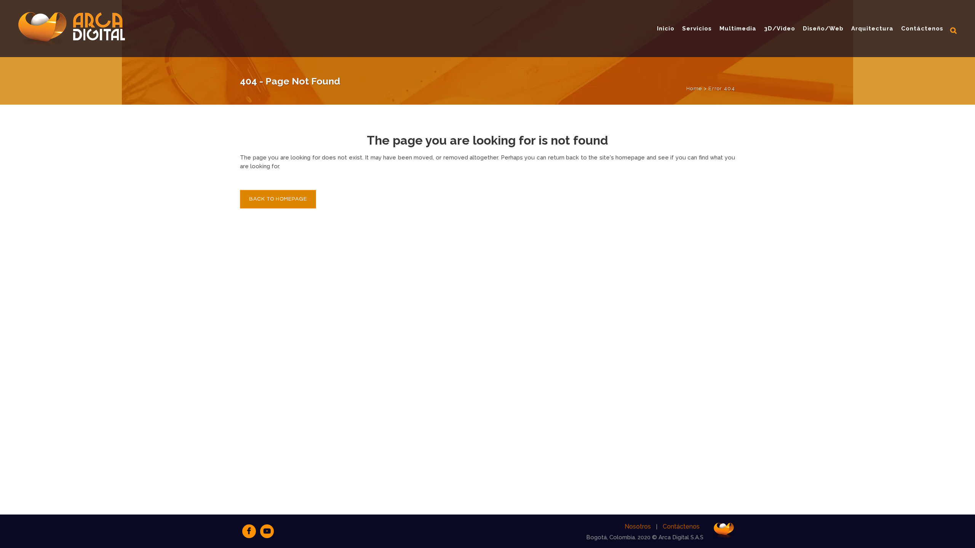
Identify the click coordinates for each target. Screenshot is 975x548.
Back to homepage (278, 199)
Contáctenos (681, 526)
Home (694, 88)
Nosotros (638, 526)
